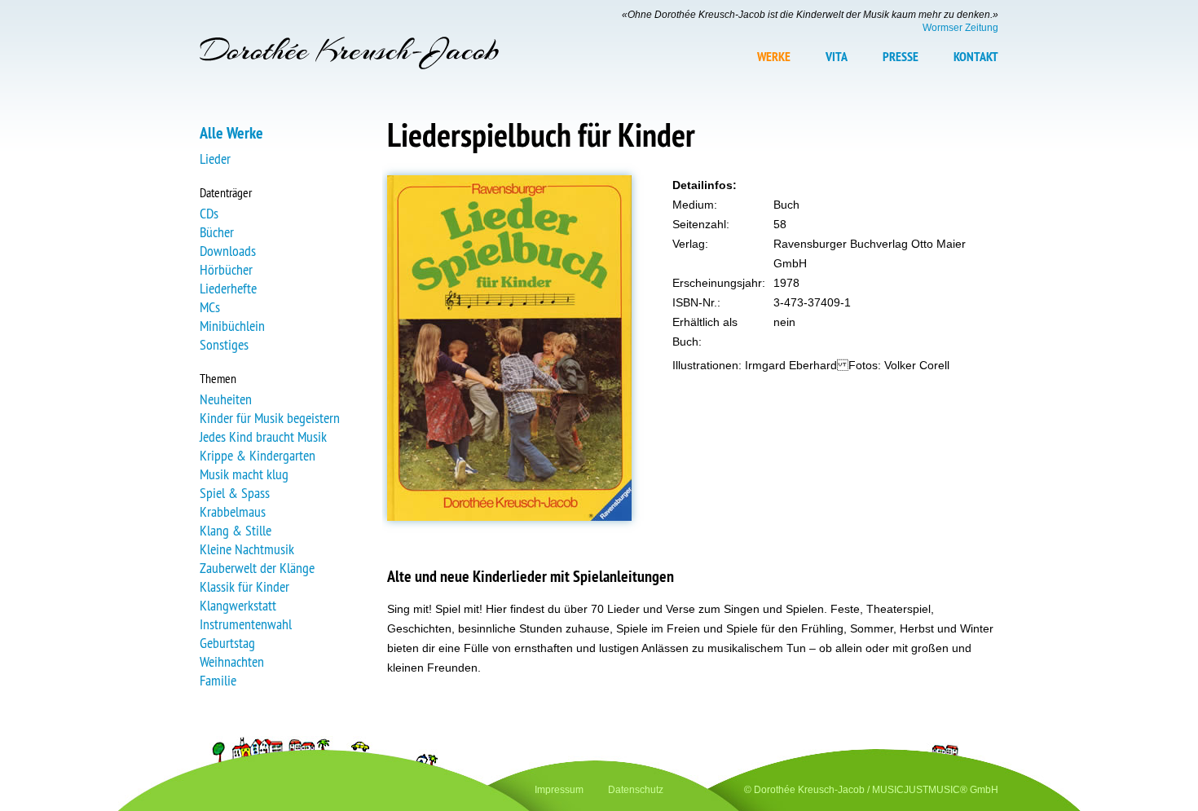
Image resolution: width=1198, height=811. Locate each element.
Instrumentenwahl (246, 624)
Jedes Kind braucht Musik (263, 436)
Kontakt (976, 57)
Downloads (228, 250)
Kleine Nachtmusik (247, 549)
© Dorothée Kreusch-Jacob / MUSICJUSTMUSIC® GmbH (871, 790)
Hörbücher (226, 269)
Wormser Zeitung (960, 27)
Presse (900, 57)
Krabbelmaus (233, 511)
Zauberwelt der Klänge (257, 567)
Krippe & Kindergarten (257, 455)
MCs (210, 307)
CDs (209, 213)
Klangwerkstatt (238, 605)
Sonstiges (224, 344)
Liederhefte (228, 288)
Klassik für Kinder (244, 586)
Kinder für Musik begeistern (270, 417)
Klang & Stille (235, 530)
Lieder (215, 158)
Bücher (217, 232)
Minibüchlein (232, 325)
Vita (837, 57)
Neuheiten (226, 399)
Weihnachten (232, 661)
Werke (774, 57)
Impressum (559, 790)
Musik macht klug (244, 474)
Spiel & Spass (235, 492)
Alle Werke (231, 132)
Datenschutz (635, 790)
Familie (218, 680)
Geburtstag (227, 642)
